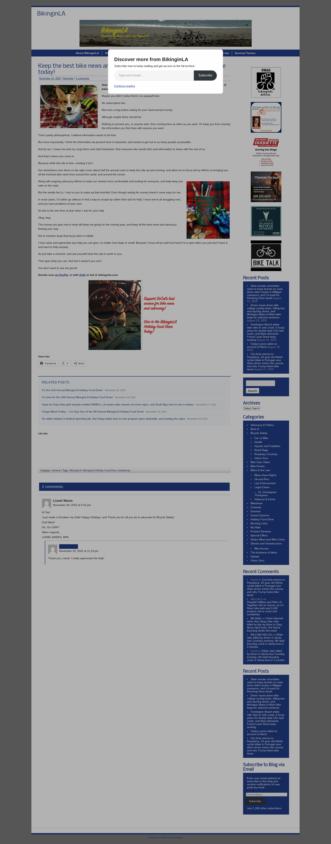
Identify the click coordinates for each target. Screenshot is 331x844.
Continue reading (124, 85)
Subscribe (205, 75)
